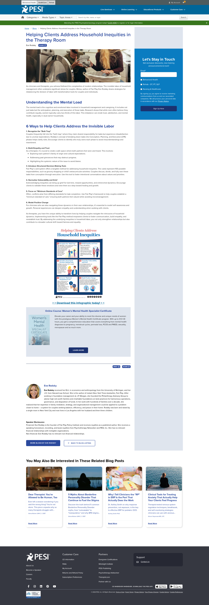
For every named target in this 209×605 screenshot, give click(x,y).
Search (183, 17)
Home (27, 28)
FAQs (64, 564)
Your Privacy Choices (152, 592)
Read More (32, 523)
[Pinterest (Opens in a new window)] (47, 586)
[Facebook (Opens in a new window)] (28, 586)
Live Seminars (106, 9)
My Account (67, 568)
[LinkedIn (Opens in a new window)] (41, 586)
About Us (30, 565)
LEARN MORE (78, 350)
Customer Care (176, 9)
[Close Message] (206, 22)
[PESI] (38, 557)
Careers (29, 574)
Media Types (48, 17)
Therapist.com (104, 577)
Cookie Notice (164, 592)
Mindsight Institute (106, 564)
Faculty (29, 579)
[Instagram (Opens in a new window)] (34, 586)
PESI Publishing (105, 568)
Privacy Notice (163, 101)
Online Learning (127, 9)
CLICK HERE (112, 23)
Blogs (35, 28)
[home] (32, 10)
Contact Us (145, 561)
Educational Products (152, 9)
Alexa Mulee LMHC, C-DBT (37, 513)
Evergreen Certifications (108, 559)
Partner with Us (105, 581)
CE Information (68, 559)
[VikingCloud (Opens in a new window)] (33, 594)
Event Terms (129, 592)
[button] (42, 45)
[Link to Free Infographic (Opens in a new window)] (78, 262)
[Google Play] (176, 586)
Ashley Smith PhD (114, 513)
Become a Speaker (33, 570)
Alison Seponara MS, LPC (156, 516)
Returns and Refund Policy (72, 573)
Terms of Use (120, 592)
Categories (32, 17)
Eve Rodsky (31, 45)
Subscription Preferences (72, 577)
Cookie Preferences (176, 592)
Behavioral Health (29, 2)
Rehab (51, 2)
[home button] (22, 17)
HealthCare (42, 2)
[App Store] (161, 586)
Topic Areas (65, 17)
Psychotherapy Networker (109, 573)
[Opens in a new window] (40, 330)
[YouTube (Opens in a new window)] (54, 586)
